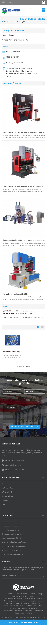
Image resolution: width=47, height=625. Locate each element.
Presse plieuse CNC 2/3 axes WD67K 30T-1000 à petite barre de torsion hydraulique (24, 132)
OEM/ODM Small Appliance (34, 606)
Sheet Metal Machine (22, 603)
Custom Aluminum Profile (23, 613)
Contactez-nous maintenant (23, 622)
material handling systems (33, 599)
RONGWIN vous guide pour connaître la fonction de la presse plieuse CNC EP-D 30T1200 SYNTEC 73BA (23, 317)
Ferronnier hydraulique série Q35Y (15, 294)
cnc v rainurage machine (11, 530)
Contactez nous (7, 496)
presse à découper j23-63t (11, 538)
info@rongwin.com (13, 51)
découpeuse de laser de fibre (12, 534)
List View (42, 327)
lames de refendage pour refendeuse (12, 351)
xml (3, 508)
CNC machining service (19, 596)
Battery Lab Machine (36, 601)
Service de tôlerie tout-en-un (15, 40)
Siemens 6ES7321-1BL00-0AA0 (13, 606)
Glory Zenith (9, 603)
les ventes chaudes (9, 488)
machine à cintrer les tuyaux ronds (14, 546)
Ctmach (32, 596)
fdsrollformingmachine (29, 608)
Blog (3, 504)
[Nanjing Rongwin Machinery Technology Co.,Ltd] (11, 10)
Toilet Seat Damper (22, 594)
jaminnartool (39, 611)
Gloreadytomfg (15, 608)
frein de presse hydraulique (11, 526)
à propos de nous (8, 492)
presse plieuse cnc (8, 522)
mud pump (28, 611)
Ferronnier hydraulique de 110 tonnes (14, 542)
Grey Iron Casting (36, 594)
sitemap (5, 500)
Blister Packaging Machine (13, 599)
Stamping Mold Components (12, 611)
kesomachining (37, 603)
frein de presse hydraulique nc (12, 554)
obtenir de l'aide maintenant (23, 426)
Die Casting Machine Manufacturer (15, 601)
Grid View (38, 327)
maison (7, 21)
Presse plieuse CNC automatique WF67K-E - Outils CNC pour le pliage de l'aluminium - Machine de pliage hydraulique (24, 186)
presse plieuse (8, 35)
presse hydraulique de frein (11, 550)
